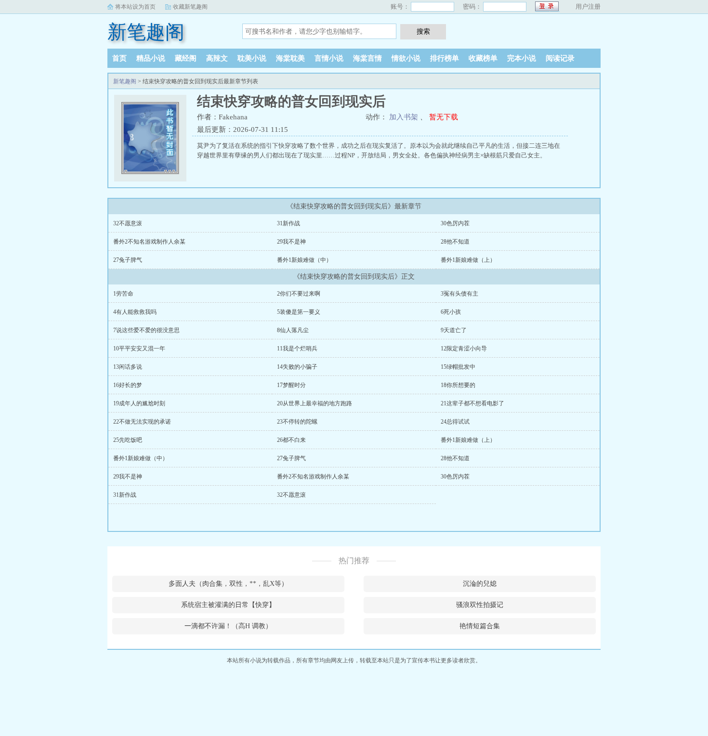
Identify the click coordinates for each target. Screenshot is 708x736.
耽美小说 (251, 58)
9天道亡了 (454, 330)
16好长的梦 (127, 385)
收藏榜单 (483, 58)
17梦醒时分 (291, 385)
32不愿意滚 (127, 223)
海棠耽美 (290, 58)
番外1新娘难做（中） (304, 260)
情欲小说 (406, 58)
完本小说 (521, 58)
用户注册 (588, 6)
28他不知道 (455, 241)
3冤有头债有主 (459, 293)
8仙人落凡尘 (293, 330)
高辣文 (217, 58)
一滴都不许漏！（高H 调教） (228, 626)
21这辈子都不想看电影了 (472, 403)
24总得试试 (455, 421)
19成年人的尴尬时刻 (139, 403)
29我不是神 (291, 241)
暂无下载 (443, 117)
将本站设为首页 (135, 6)
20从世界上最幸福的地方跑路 (314, 403)
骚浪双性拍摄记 (479, 604)
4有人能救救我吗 (135, 312)
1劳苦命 (123, 293)
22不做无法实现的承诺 (142, 421)
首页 (119, 58)
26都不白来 (291, 440)
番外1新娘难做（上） (468, 260)
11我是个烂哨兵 (297, 348)
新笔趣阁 (145, 32)
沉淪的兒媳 (480, 583)
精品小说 (150, 58)
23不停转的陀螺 (297, 421)
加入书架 (403, 117)
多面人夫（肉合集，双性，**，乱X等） (228, 583)
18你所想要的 (458, 385)
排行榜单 (444, 58)
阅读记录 (560, 58)
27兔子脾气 (127, 260)
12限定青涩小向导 (464, 348)
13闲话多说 (127, 366)
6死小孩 (451, 312)
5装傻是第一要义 (298, 312)
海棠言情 (367, 58)
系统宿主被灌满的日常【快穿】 (228, 604)
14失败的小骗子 (297, 366)
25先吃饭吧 (127, 440)
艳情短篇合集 (479, 626)
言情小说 (329, 58)
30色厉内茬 (455, 223)
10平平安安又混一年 (139, 348)
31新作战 (288, 223)
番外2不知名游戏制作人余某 (149, 241)
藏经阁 (186, 58)
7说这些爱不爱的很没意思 (146, 330)
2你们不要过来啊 (298, 293)
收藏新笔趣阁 (190, 6)
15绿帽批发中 (458, 366)
